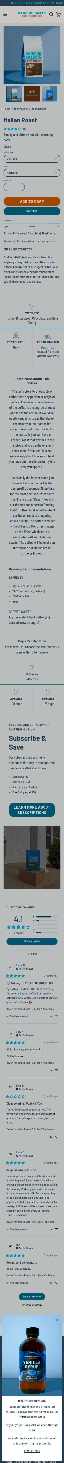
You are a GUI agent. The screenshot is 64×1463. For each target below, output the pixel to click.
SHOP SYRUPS (32, 1450)
